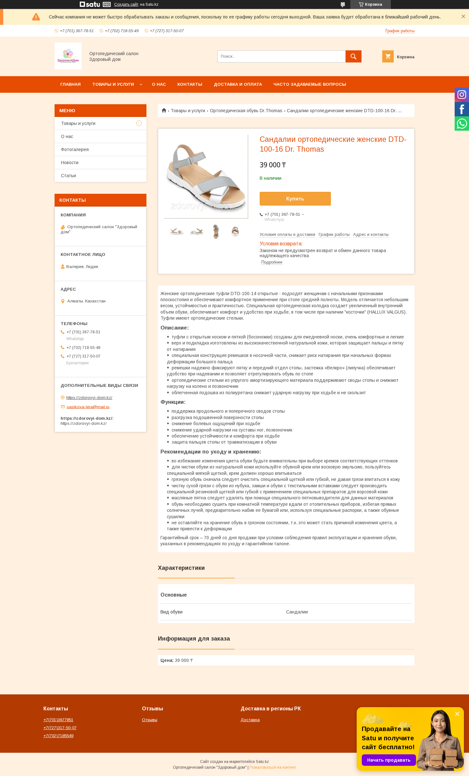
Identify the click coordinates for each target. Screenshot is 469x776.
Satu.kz (262, 761)
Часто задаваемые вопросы (309, 84)
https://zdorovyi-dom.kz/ (89, 397)
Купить (295, 198)
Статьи (68, 175)
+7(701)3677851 (58, 719)
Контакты (189, 84)
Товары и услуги (113, 84)
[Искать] (353, 56)
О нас (159, 84)
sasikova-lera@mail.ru (88, 406)
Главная (70, 84)
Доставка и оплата (238, 84)
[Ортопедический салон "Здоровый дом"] (68, 67)
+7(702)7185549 (58, 735)
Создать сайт (126, 4)
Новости (69, 162)
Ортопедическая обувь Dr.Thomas (246, 110)
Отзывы (149, 719)
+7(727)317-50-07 (60, 727)
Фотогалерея (75, 149)
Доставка (250, 719)
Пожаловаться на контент (272, 767)
